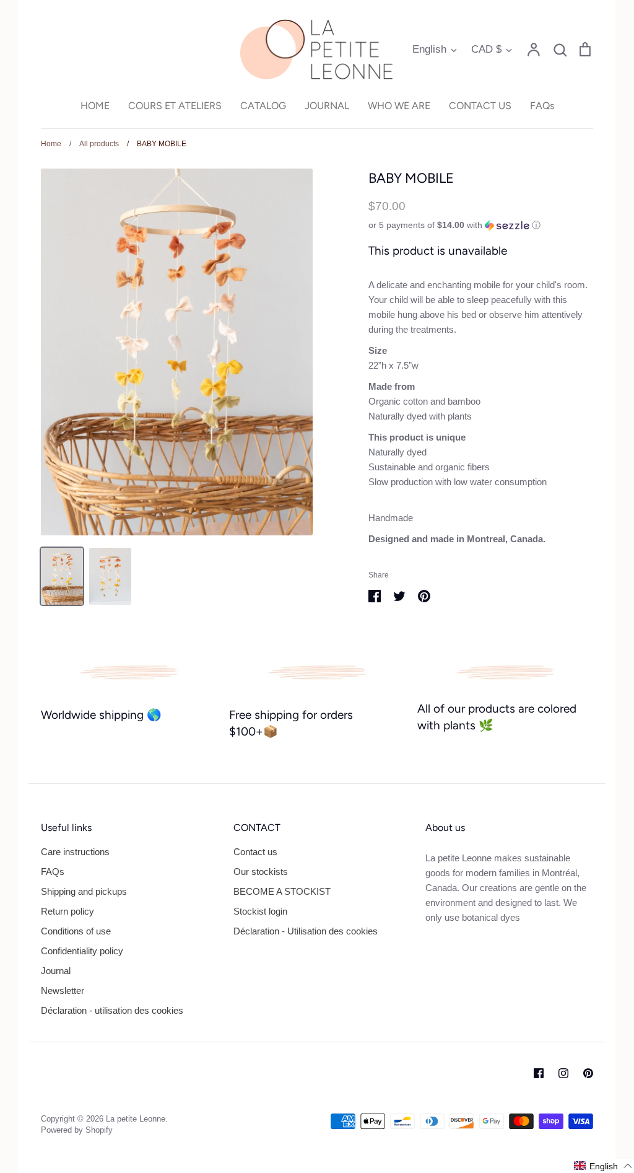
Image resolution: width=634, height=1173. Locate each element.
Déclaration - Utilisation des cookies (305, 931)
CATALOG (263, 106)
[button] (480, 225)
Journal (56, 970)
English (429, 49)
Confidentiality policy (82, 951)
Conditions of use (76, 931)
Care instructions (75, 851)
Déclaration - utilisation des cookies (112, 1010)
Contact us (255, 851)
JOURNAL (327, 106)
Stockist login (260, 911)
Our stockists (260, 871)
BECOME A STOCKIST (282, 891)
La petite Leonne (135, 1118)
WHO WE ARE (399, 106)
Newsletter (62, 990)
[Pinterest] (588, 1073)
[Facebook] (538, 1073)
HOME (95, 106)
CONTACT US (480, 106)
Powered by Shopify (77, 1130)
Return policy (67, 911)
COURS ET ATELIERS (175, 106)
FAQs (542, 106)
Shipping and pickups (84, 891)
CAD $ (486, 49)
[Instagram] (563, 1073)
